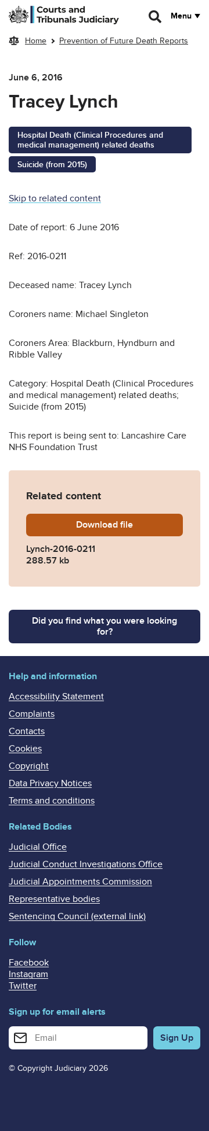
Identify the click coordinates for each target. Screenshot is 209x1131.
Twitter (23, 986)
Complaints (32, 714)
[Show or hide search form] (156, 17)
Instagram (28, 974)
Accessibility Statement (56, 696)
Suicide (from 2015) (52, 165)
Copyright (29, 766)
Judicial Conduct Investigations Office (86, 864)
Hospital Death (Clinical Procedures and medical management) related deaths (90, 140)
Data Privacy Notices (50, 783)
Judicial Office (38, 847)
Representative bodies (54, 899)
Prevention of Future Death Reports (123, 41)
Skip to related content (55, 198)
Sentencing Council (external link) (77, 916)
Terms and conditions (52, 800)
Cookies (25, 748)
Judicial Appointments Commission (80, 881)
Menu (181, 16)
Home (35, 41)
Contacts (27, 731)
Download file (129, 524)
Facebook (29, 962)
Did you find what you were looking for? (104, 626)
